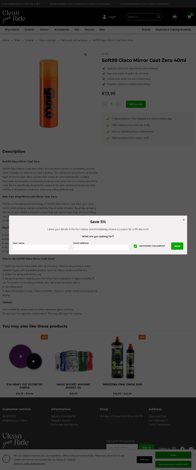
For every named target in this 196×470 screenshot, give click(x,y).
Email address (81, 243)
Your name (18, 243)
